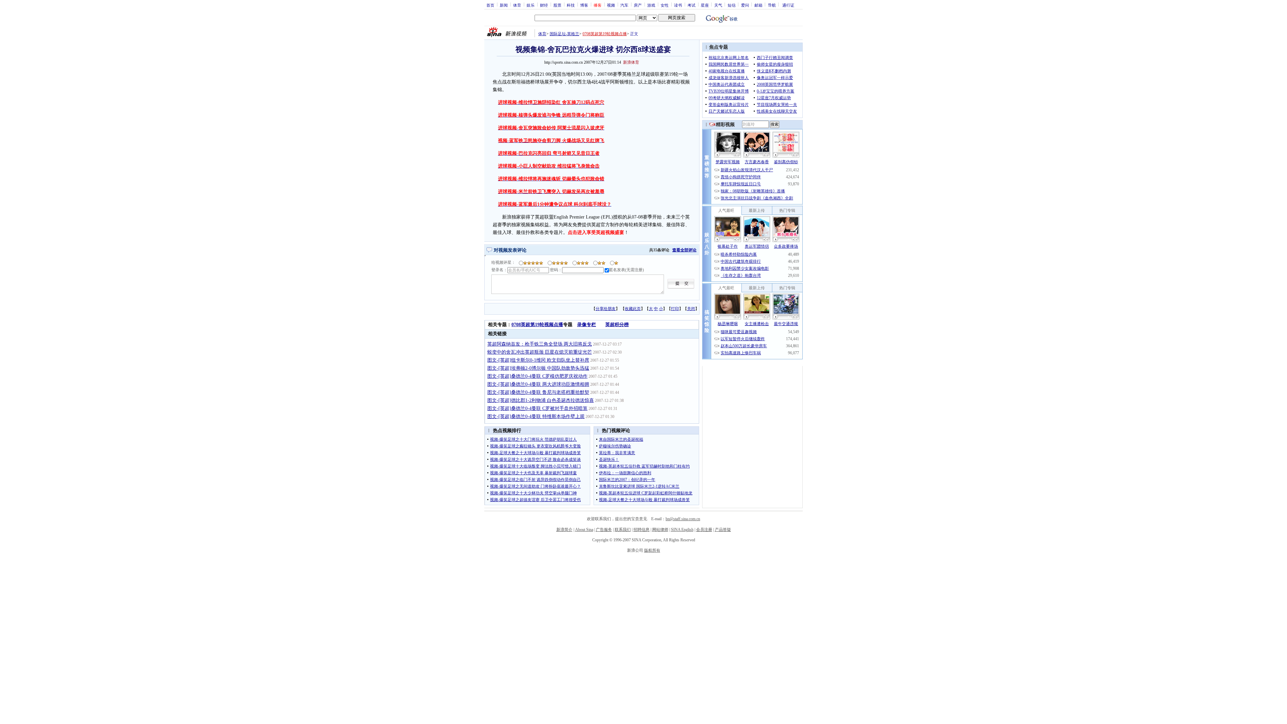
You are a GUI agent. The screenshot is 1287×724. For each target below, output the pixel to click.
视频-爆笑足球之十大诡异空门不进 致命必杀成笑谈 (535, 459)
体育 (517, 5)
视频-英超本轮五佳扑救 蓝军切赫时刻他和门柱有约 (644, 466)
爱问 (745, 5)
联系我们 (623, 529)
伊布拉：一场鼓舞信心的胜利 (625, 473)
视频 (611, 5)
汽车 (624, 5)
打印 (675, 308)
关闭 (691, 308)
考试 (691, 5)
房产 (638, 5)
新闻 (504, 5)
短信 (732, 5)
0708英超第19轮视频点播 (605, 34)
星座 (705, 5)
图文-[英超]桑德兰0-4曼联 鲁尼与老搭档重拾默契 (538, 392)
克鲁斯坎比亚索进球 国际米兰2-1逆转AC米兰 (639, 486)
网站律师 (660, 529)
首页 (490, 5)
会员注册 (704, 529)
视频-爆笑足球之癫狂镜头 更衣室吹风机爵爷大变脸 (535, 446)
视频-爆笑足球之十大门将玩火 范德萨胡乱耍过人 (533, 439)
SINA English (682, 529)
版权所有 (652, 550)
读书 (678, 5)
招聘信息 (641, 529)
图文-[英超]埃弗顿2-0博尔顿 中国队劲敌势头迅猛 (538, 368)
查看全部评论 (684, 250)
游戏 (651, 5)
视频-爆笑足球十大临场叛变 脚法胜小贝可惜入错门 (535, 466)
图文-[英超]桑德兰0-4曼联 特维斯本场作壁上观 (536, 416)
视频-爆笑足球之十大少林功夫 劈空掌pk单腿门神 (533, 493)
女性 (665, 5)
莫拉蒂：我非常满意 (617, 452)
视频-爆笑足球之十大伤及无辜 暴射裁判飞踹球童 (533, 473)
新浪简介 (564, 529)
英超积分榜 (617, 324)
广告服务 (604, 529)
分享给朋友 (606, 308)
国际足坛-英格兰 (564, 34)
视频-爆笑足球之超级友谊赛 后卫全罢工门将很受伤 (535, 499)
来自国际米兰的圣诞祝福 (621, 439)
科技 (571, 5)
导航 (772, 5)
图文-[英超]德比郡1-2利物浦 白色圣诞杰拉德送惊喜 (540, 400)
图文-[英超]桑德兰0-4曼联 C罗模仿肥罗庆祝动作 (537, 376)
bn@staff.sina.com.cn (683, 519)
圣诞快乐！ (609, 459)
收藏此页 (633, 308)
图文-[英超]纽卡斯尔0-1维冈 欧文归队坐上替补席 (538, 360)
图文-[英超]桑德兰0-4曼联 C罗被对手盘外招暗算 (537, 408)
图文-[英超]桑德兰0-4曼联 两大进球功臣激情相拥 (538, 384)
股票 (557, 5)
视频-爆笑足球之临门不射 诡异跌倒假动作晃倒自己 (535, 479)
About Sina (584, 529)
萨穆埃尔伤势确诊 (615, 446)
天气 (718, 5)
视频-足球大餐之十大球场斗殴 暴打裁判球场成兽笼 (535, 452)
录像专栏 (586, 324)
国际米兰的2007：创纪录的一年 (627, 479)
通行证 (788, 5)
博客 (584, 5)
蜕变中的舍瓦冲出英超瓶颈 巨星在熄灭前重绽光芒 (539, 352)
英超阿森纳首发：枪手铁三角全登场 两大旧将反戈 (539, 344)
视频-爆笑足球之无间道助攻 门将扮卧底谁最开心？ (535, 486)
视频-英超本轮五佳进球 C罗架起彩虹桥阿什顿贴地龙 (645, 493)
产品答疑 (723, 529)
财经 (544, 5)
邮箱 (758, 5)
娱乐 (531, 5)
